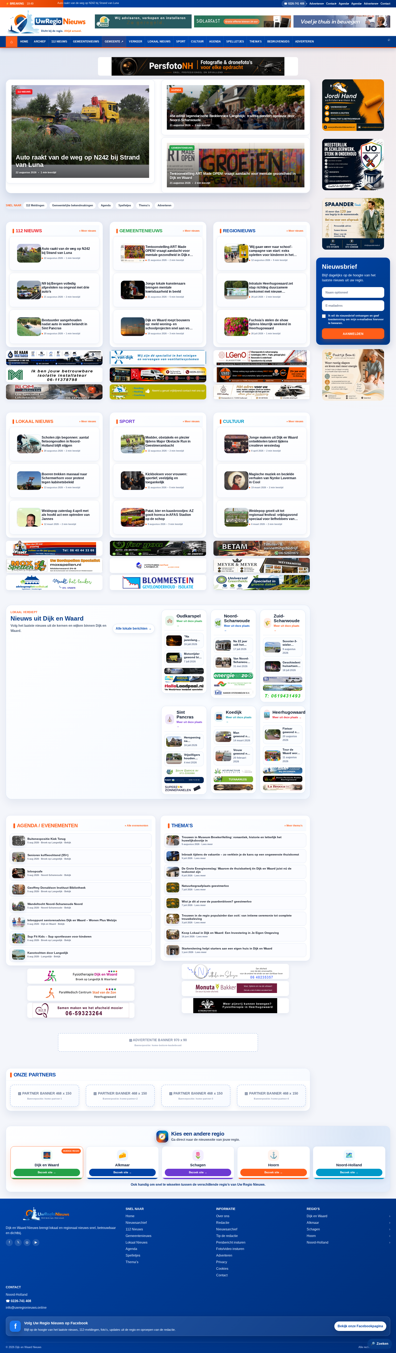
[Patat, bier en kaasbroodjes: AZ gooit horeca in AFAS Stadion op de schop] (133, 517)
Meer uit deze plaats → (189, 623)
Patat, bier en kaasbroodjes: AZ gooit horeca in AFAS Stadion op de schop (169, 515)
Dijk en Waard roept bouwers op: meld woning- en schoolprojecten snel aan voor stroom (169, 324)
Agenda (343, 3)
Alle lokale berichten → (134, 628)
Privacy (221, 1262)
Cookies (222, 1268)
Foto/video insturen (230, 1249)
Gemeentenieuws (86, 41)
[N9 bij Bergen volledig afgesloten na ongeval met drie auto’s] (29, 289)
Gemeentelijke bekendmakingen (72, 205)
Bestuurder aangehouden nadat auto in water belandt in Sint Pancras (64, 324)
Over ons (222, 1216)
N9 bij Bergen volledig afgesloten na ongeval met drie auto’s (65, 287)
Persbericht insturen (230, 1242)
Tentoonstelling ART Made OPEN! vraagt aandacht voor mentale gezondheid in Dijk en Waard (168, 251)
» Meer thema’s (293, 825)
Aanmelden (353, 334)
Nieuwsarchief (136, 1222)
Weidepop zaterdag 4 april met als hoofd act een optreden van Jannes (66, 515)
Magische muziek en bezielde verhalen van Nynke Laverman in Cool (272, 478)
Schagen (313, 1229)
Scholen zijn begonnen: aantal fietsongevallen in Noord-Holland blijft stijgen (65, 441)
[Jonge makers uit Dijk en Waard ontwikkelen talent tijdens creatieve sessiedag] (236, 443)
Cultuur (197, 41)
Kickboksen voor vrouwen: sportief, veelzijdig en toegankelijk (166, 478)
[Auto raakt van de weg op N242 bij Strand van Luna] (29, 253)
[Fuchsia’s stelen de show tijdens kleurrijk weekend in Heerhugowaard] (236, 326)
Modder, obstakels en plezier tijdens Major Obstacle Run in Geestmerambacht (168, 441)
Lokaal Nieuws (159, 41)
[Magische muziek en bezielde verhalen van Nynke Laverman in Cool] (236, 480)
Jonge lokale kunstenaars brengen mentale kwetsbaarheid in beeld (165, 287)
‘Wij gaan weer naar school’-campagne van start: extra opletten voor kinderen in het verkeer (271, 251)
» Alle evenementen (136, 825)
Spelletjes (235, 41)
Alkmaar (313, 1222)
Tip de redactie (227, 1236)
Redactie (222, 1222)
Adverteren (316, 3)
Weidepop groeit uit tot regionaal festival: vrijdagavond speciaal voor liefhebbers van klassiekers (273, 515)
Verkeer (135, 41)
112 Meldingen (35, 205)
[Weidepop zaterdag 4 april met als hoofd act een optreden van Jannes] (29, 517)
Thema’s (256, 41)
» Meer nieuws (87, 231)
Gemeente (112, 41)
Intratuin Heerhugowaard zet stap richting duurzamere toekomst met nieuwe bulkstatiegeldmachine (271, 288)
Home (24, 41)
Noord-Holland (317, 1242)
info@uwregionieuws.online (26, 1307)
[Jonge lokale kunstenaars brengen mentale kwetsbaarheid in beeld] (133, 289)
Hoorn (311, 1236)
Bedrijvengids (278, 41)
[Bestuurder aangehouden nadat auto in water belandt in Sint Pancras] (29, 326)
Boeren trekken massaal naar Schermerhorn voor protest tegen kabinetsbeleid (64, 478)
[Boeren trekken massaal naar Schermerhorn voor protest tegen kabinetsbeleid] (29, 480)
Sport (181, 41)
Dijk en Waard (317, 1216)
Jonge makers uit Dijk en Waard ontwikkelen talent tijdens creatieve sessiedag (273, 441)
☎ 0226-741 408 (294, 3)
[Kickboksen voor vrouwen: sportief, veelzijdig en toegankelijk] (133, 480)
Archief (40, 41)
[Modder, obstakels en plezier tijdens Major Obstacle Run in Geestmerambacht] (133, 443)
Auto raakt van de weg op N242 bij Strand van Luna (66, 251)
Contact (331, 3)
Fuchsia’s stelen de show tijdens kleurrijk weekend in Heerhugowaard (270, 324)
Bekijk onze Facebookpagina (360, 1326)
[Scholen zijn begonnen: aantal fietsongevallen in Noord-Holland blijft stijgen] (29, 443)
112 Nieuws (59, 41)
